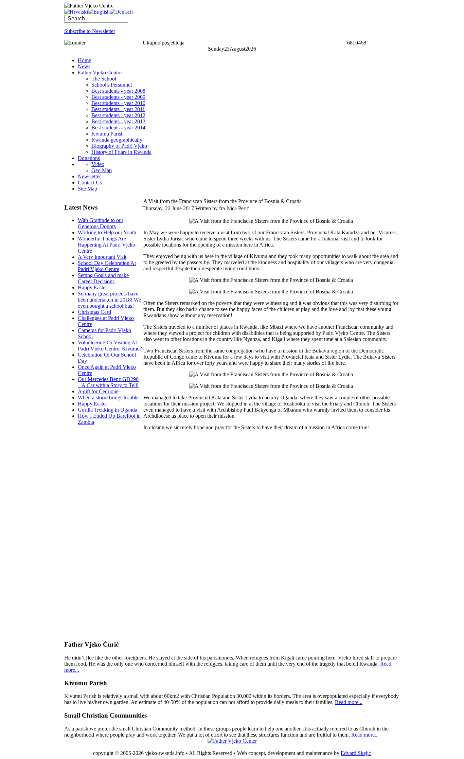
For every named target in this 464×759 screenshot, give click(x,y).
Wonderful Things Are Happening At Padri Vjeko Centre (106, 245)
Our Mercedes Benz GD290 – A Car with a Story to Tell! (108, 382)
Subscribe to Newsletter (89, 31)
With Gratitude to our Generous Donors (100, 223)
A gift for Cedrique (98, 391)
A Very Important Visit (102, 257)
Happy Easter (92, 287)
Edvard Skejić (356, 753)
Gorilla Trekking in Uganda (107, 410)
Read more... (348, 702)
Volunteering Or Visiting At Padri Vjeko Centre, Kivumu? (110, 345)
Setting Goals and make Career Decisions (103, 278)
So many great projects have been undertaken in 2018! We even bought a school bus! (109, 300)
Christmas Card (94, 312)
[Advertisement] (91, 532)
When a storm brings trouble (108, 397)
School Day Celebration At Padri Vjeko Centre (107, 266)
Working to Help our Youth (107, 232)
